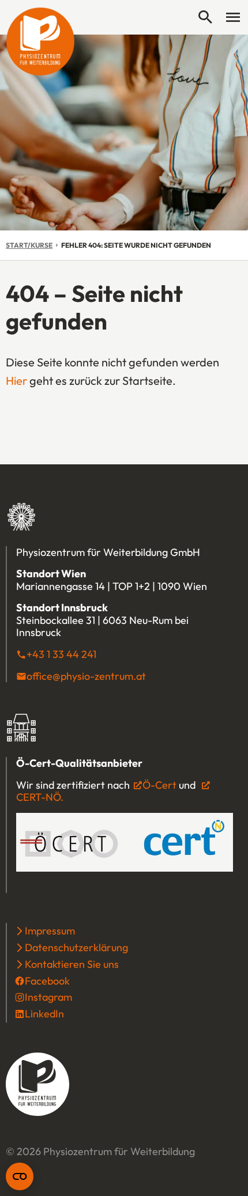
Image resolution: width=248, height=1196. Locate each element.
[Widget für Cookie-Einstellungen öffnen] (19, 1176)
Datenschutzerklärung (76, 947)
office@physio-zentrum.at (86, 676)
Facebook (47, 980)
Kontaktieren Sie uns (72, 964)
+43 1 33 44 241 (61, 654)
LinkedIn (44, 1013)
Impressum (50, 930)
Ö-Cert (159, 785)
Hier (16, 380)
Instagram (48, 997)
